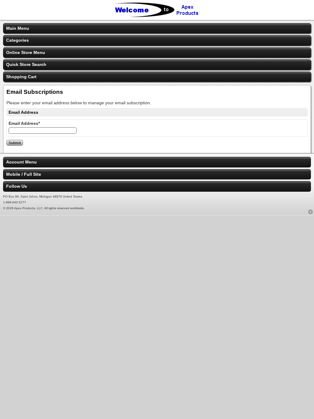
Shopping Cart (21, 76)
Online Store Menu (25, 52)
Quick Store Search (26, 64)
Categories (17, 40)
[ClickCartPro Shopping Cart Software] (310, 212)
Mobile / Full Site (23, 174)
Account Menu (21, 162)
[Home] (157, 15)
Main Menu (17, 28)
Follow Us (16, 186)
